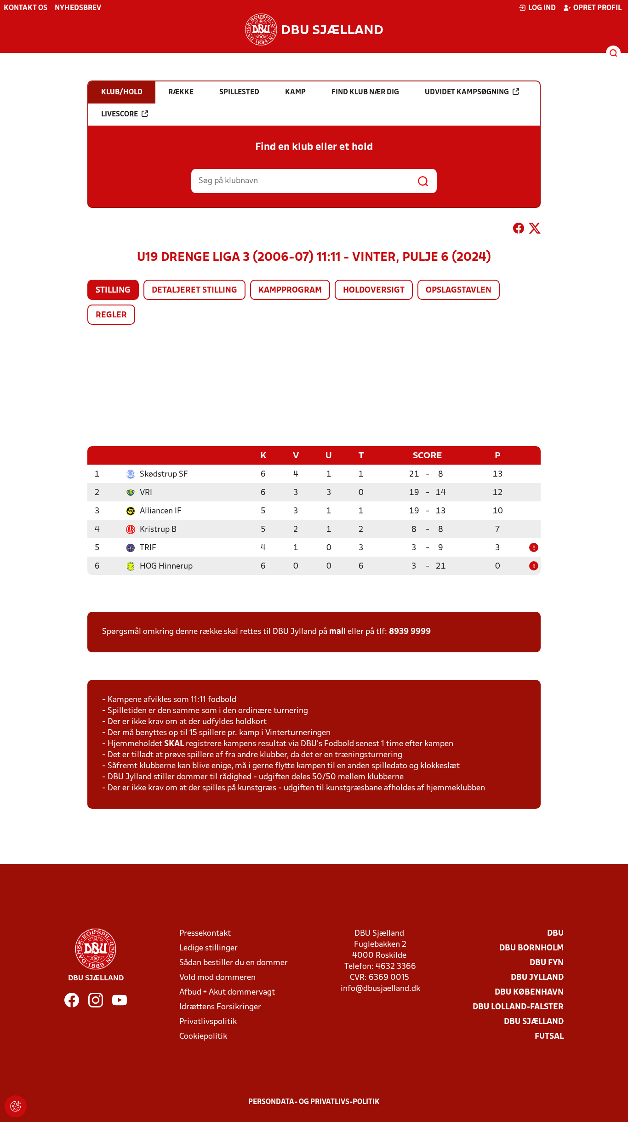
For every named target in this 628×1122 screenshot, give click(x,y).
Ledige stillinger (208, 948)
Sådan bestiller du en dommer (233, 963)
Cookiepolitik (203, 1037)
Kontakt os (25, 8)
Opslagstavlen (458, 290)
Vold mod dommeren (217, 978)
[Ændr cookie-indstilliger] (16, 1106)
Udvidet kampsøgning (467, 92)
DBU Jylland (537, 978)
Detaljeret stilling (194, 290)
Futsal (549, 1037)
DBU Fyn (547, 963)
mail (337, 632)
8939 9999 (410, 632)
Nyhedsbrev (78, 8)
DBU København (529, 992)
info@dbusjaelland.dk (380, 989)
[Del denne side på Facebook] (518, 230)
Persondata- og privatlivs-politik (314, 1102)
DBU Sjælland (534, 1022)
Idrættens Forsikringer (220, 1007)
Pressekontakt (205, 934)
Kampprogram (290, 290)
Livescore (119, 114)
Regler (111, 315)
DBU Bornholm (531, 948)
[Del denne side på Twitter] (535, 230)
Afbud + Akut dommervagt (227, 992)
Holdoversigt (374, 290)
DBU (555, 934)
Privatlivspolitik (208, 1022)
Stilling (113, 290)
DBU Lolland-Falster (518, 1007)
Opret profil (597, 8)
